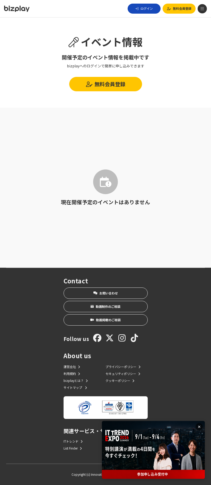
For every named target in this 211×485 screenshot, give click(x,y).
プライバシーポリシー (121, 366)
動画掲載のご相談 (108, 320)
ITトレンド (71, 441)
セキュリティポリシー (121, 373)
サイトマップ (73, 387)
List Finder (71, 448)
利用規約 (70, 373)
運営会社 (70, 366)
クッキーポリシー (118, 380)
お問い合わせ (108, 293)
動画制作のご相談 (108, 306)
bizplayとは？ (74, 380)
